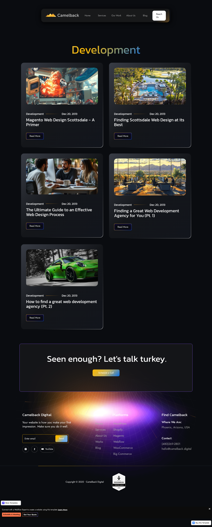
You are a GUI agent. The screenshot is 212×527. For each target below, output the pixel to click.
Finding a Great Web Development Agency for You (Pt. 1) (146, 213)
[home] (61, 15)
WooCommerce (123, 448)
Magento (118, 436)
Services (102, 15)
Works (99, 442)
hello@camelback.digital (177, 449)
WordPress (119, 424)
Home (87, 15)
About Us (130, 15)
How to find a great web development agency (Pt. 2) (61, 304)
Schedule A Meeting (11, 514)
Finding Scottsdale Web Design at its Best (149, 122)
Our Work (116, 15)
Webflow (118, 442)
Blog (145, 15)
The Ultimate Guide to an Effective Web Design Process (59, 212)
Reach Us (159, 15)
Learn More (62, 509)
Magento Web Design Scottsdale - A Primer (60, 122)
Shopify (118, 430)
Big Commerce (122, 454)
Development (35, 114)
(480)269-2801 (171, 444)
